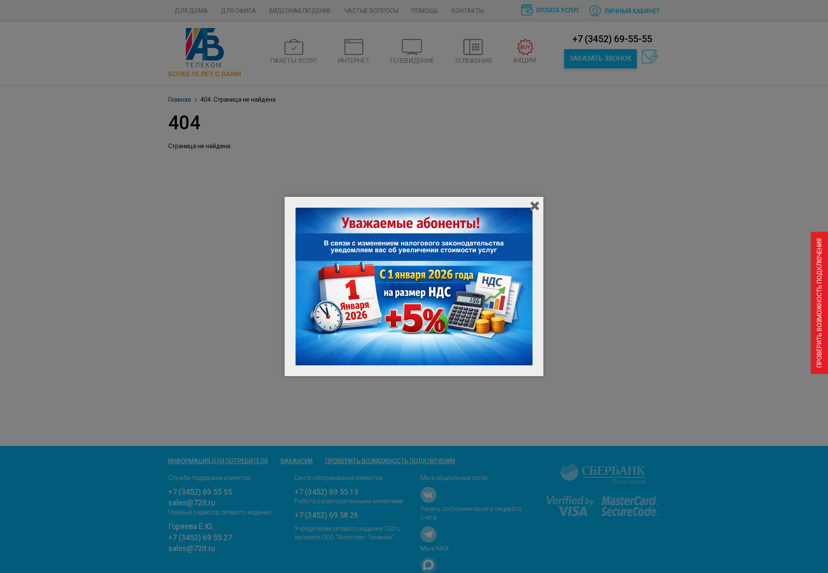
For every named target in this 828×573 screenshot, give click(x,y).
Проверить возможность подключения (819, 302)
